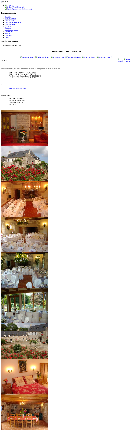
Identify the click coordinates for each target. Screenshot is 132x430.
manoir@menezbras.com (17, 88)
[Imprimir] (120, 61)
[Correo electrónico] (127, 61)
